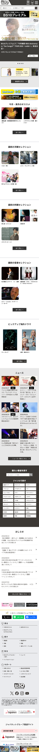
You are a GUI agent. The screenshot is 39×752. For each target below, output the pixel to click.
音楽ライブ (6, 485)
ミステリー (17, 508)
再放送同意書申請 (25, 668)
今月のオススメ (8, 627)
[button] (2, 35)
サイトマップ (7, 676)
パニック (6, 504)
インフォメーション (9, 659)
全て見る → (19, 132)
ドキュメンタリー (30, 500)
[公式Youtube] (27, 693)
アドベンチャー (30, 492)
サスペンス (17, 485)
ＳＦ (27, 489)
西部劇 (5, 516)
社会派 (28, 512)
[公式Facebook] (17, 693)
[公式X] (12, 693)
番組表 (5, 640)
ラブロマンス (18, 489)
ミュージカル (7, 492)
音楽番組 (28, 516)
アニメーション (7, 496)
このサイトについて (26, 674)
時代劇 (5, 512)
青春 (16, 516)
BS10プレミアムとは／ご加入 (9, 656)
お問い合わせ (7, 668)
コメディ (28, 496)
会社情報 (23, 676)
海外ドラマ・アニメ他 (26, 646)
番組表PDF (23, 640)
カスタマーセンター (9, 674)
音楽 (5, 646)
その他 (16, 500)
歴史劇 (16, 512)
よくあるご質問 (25, 671)
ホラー (16, 492)
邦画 (22, 643)
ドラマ (28, 485)
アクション (6, 489)
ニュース (23, 655)
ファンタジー (7, 508)
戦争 (27, 508)
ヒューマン (17, 504)
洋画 (5, 643)
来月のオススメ (25, 627)
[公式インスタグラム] (22, 693)
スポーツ (6, 500)
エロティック (18, 496)
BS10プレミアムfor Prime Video (8, 631)
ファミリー (29, 504)
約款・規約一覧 (8, 671)
